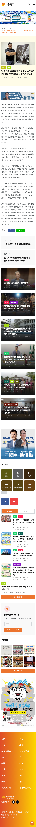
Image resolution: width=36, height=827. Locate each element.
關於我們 (19, 812)
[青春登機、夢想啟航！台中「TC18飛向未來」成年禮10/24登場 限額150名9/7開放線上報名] (6, 539)
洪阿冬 (8, 415)
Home (3, 28)
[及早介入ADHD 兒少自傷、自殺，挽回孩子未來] (29, 650)
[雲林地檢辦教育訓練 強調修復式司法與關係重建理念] (29, 661)
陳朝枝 (8, 285)
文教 (9, 67)
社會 (6, 381)
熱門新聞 (26, 511)
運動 (21, 757)
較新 (9, 240)
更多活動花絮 (18, 670)
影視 (3, 757)
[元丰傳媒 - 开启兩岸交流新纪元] (7, 4)
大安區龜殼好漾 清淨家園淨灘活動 (17, 244)
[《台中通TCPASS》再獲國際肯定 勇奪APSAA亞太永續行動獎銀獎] (6, 552)
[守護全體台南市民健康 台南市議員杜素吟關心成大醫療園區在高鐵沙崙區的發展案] (6, 661)
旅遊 (3, 775)
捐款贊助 (11, 812)
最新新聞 (9, 511)
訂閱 (8, 630)
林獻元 (8, 336)
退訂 (17, 630)
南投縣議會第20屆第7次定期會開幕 (16, 283)
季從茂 (8, 310)
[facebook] (5, 501)
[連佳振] (18, 96)
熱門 (6, 279)
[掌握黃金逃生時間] (18, 702)
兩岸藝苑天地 (25, 787)
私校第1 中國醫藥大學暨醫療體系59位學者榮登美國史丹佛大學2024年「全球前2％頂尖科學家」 (17, 331)
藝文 (3, 67)
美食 (3, 781)
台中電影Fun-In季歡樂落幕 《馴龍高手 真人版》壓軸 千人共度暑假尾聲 (23, 522)
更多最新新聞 (18, 597)
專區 (21, 781)
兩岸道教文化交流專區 (11, 404)
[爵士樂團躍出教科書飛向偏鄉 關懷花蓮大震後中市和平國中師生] (18, 650)
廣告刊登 (4, 812)
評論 (3, 763)
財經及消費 (24, 751)
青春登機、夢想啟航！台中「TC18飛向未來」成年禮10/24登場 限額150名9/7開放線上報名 (23, 539)
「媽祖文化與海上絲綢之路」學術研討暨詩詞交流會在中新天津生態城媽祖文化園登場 (17, 410)
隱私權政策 (5, 815)
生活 (6, 302)
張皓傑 (5, 77)
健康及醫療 (14, 302)
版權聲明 (14, 815)
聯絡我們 (26, 812)
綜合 (17, 381)
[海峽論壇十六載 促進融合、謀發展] (18, 661)
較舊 (5, 254)
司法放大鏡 (6, 787)
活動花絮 (10, 28)
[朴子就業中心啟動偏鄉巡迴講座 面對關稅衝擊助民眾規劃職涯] (6, 650)
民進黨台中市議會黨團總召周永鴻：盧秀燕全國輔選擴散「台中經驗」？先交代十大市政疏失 (17, 359)
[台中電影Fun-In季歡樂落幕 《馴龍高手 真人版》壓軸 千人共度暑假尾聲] (6, 518)
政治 (6, 353)
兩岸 (3, 769)
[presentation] (2, 18)
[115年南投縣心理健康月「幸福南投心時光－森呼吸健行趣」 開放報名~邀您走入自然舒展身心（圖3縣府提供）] (6, 570)
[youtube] (14, 501)
